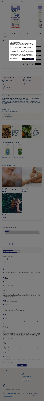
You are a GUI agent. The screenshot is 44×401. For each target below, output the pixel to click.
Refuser (31, 58)
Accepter (25, 58)
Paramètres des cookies (13, 58)
